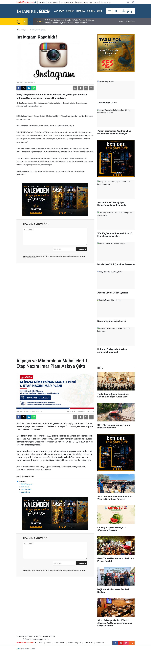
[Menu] (110, 11)
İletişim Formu (105, 2)
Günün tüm (127, 21)
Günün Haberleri (53, 2)
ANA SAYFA (59, 11)
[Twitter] (23, 88)
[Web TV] (128, 2)
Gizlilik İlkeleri (88, 643)
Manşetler (42, 2)
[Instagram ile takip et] (126, 643)
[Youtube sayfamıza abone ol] (120, 643)
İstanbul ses (25, 492)
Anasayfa (22, 30)
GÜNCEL (91, 11)
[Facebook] (18, 88)
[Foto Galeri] (133, 2)
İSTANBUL (80, 11)
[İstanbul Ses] (33, 11)
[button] (80, 88)
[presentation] (24, 21)
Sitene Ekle (100, 643)
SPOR (99, 11)
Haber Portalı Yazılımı (27, 649)
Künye (96, 2)
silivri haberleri (26, 489)
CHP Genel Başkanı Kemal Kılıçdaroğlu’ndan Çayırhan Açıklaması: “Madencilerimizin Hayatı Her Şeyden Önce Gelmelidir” (70, 21)
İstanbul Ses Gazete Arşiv (83, 2)
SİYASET (70, 11)
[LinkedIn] (28, 88)
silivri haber (25, 487)
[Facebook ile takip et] (115, 643)
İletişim (48, 643)
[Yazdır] (75, 88)
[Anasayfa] (35, 2)
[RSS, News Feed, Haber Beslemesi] (132, 643)
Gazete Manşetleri (67, 2)
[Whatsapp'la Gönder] (33, 88)
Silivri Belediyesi (26, 484)
